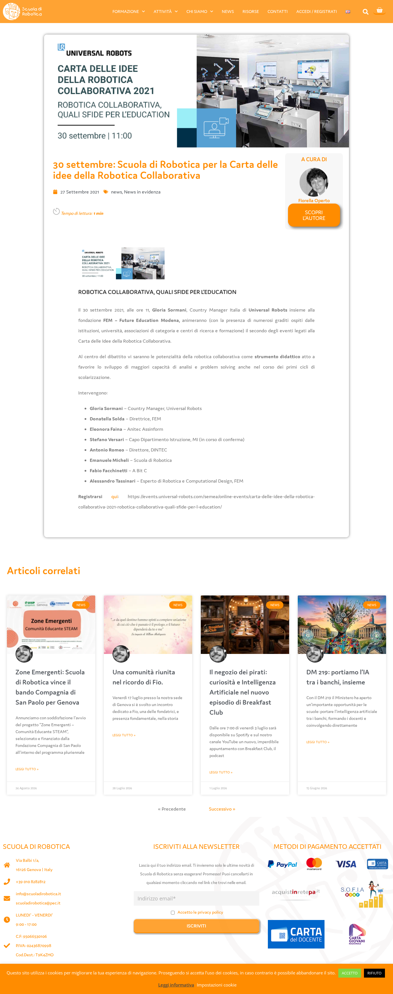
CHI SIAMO (196, 11)
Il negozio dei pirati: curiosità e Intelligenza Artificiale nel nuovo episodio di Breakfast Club (242, 692)
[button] (365, 11)
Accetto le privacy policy (200, 912)
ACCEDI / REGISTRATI (316, 11)
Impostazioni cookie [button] (216, 985)
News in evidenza (142, 192)
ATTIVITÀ (163, 11)
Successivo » (222, 809)
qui (114, 496)
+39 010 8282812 (30, 881)
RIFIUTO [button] (374, 973)
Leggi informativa (176, 985)
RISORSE (251, 11)
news (116, 192)
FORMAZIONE (125, 11)
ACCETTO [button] (350, 973)
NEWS (228, 11)
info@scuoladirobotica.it (38, 893)
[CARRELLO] (379, 11)
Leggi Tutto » (27, 769)
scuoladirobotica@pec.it (38, 903)
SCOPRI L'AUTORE (314, 215)
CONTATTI (278, 11)
